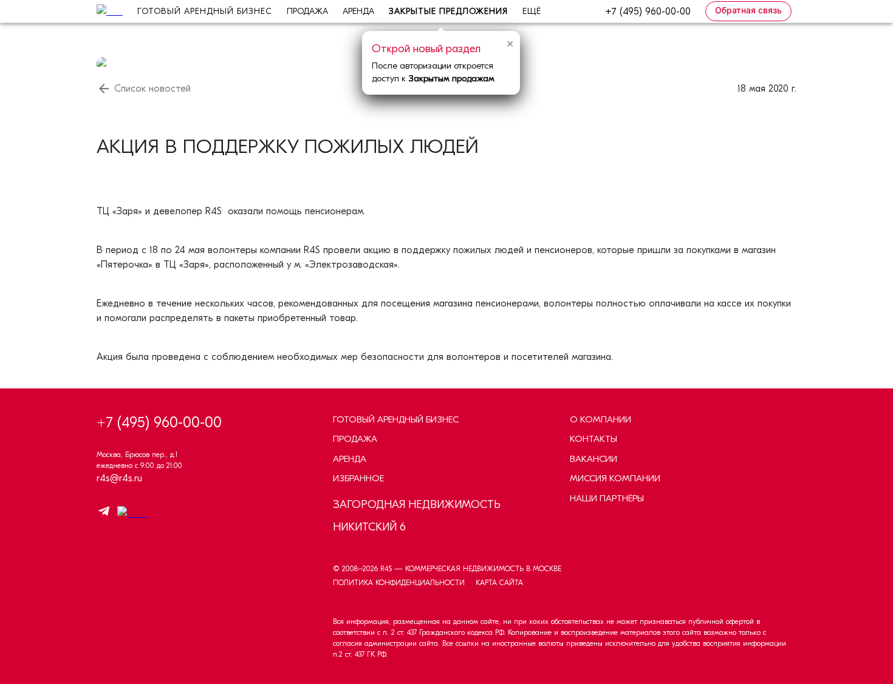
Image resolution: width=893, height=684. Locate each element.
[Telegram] (104, 513)
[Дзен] (129, 513)
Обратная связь (748, 10)
